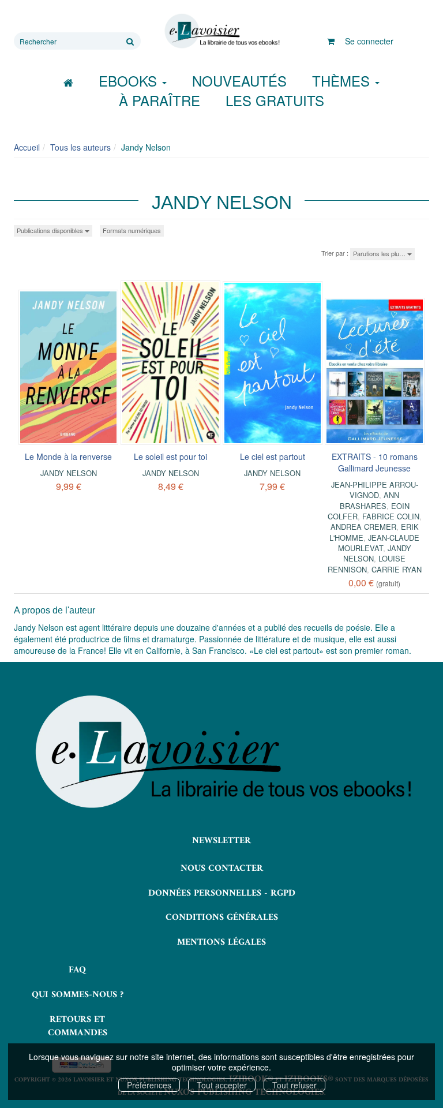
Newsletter (221, 841)
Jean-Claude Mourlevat (379, 542)
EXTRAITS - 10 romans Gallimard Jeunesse (375, 462)
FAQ (77, 970)
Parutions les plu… (380, 253)
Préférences (149, 1085)
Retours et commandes (77, 1026)
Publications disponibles (51, 230)
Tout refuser (294, 1085)
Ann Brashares (370, 500)
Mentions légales (221, 942)
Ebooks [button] (130, 80)
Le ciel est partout (272, 456)
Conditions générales (222, 917)
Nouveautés (239, 80)
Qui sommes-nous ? (77, 995)
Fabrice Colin (390, 516)
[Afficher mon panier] (331, 41)
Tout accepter (222, 1085)
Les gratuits (275, 100)
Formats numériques (132, 230)
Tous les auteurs (80, 147)
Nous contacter (222, 868)
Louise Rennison (367, 563)
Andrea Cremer (363, 526)
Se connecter (369, 41)
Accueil (27, 147)
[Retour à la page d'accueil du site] (221, 31)
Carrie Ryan (396, 569)
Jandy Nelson (68, 472)
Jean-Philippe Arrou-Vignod (374, 489)
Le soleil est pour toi (170, 456)
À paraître (159, 100)
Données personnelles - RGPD (221, 893)
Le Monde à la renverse (68, 456)
